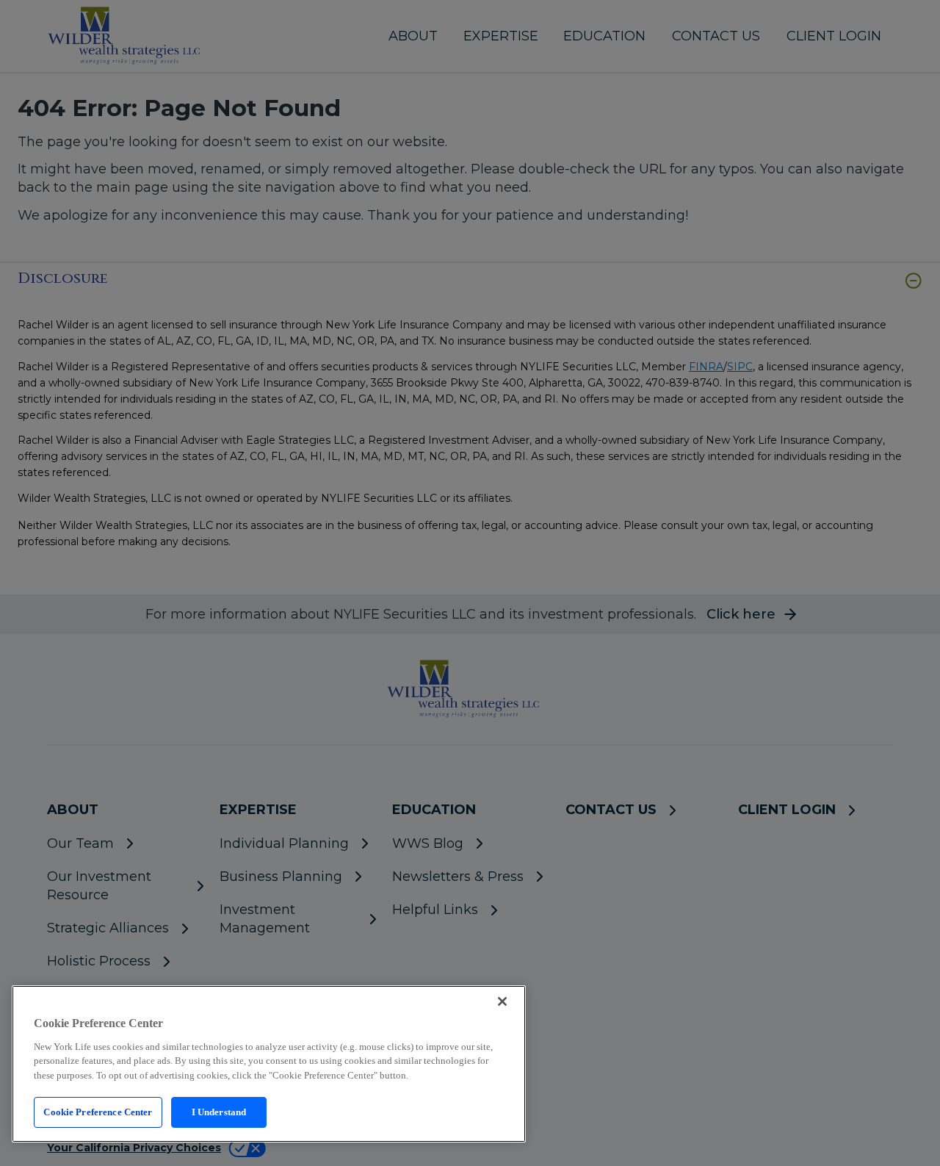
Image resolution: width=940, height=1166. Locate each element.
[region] (269, 1063)
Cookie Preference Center (97, 1112)
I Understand (219, 1112)
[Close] (502, 1001)
